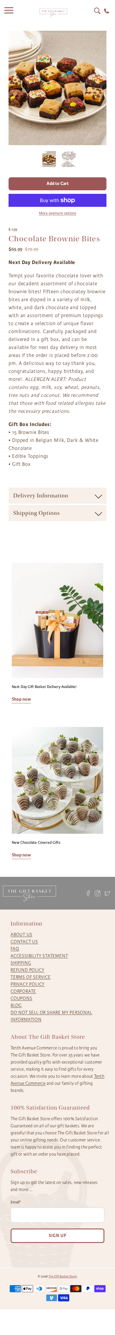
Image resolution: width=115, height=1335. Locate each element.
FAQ (15, 948)
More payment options (57, 213)
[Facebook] (88, 893)
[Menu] (10, 12)
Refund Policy (27, 970)
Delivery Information (40, 495)
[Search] (97, 11)
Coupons (21, 998)
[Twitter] (107, 893)
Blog (16, 1005)
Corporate (23, 991)
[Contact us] (107, 11)
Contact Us (24, 941)
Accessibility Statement (39, 956)
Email (16, 1202)
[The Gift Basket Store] (53, 12)
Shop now (21, 699)
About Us (21, 934)
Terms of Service (31, 977)
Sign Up (57, 1236)
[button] (49, 160)
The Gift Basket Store (62, 1276)
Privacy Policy (28, 984)
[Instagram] (98, 893)
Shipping (21, 963)
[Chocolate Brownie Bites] (57, 88)
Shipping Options (36, 513)
